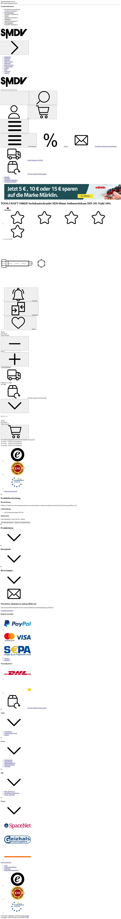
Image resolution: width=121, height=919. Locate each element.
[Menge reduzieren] (15, 359)
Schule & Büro (8, 66)
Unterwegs (7, 71)
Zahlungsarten (8, 760)
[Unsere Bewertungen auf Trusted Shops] (17, 461)
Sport (5, 70)
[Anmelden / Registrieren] (14, 118)
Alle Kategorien (9, 23)
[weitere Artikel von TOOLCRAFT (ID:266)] (7, 210)
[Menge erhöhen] (15, 343)
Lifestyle (6, 73)
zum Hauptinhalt (9, 12)
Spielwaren (7, 63)
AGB (5, 865)
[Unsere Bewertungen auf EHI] (17, 474)
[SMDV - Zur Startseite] (14, 40)
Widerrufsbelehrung (9, 763)
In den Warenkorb (5, 367)
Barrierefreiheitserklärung (11, 870)
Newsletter (7, 766)
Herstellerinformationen (7, 522)
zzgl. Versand (25, 916)
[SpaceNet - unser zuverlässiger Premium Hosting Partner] (17, 832)
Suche (6, 16)
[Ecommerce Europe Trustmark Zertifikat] (17, 488)
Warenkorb (7, 19)
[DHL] (17, 679)
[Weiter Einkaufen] (15, 48)
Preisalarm (34, 300)
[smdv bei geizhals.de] (17, 846)
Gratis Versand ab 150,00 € (35, 160)
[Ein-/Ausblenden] (15, 406)
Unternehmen (8, 731)
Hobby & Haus (8, 62)
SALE (66, 146)
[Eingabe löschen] (15, 98)
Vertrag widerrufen (9, 795)
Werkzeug (7, 60)
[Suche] (43, 98)
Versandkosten (8, 761)
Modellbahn (7, 57)
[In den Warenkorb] (15, 432)
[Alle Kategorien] (15, 126)
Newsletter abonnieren (7, 610)
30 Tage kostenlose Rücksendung (36, 174)
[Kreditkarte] (17, 643)
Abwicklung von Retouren (11, 793)
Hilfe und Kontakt (9, 791)
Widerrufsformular (9, 765)
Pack (2, 351)
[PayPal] (17, 629)
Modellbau (7, 58)
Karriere (6, 735)
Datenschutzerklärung (10, 867)
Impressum (7, 868)
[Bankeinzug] (17, 657)
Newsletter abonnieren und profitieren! (106, 146)
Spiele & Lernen (8, 65)
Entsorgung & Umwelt (10, 491)
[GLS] (17, 693)
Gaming (6, 68)
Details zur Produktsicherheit (22, 522)
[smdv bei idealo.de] (17, 859)
